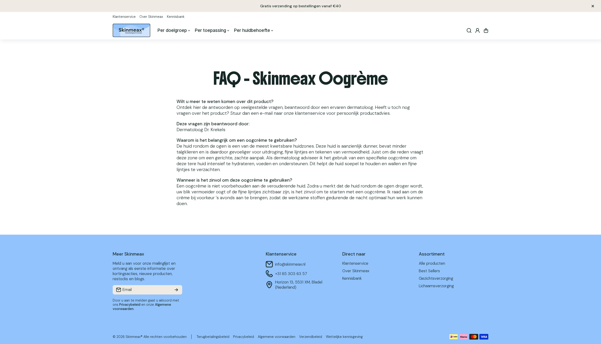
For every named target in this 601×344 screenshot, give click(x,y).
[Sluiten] (592, 6)
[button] (486, 30)
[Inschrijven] (176, 289)
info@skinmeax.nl (290, 264)
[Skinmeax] (131, 30)
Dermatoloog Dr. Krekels (201, 130)
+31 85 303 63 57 (291, 273)
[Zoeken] (469, 30)
